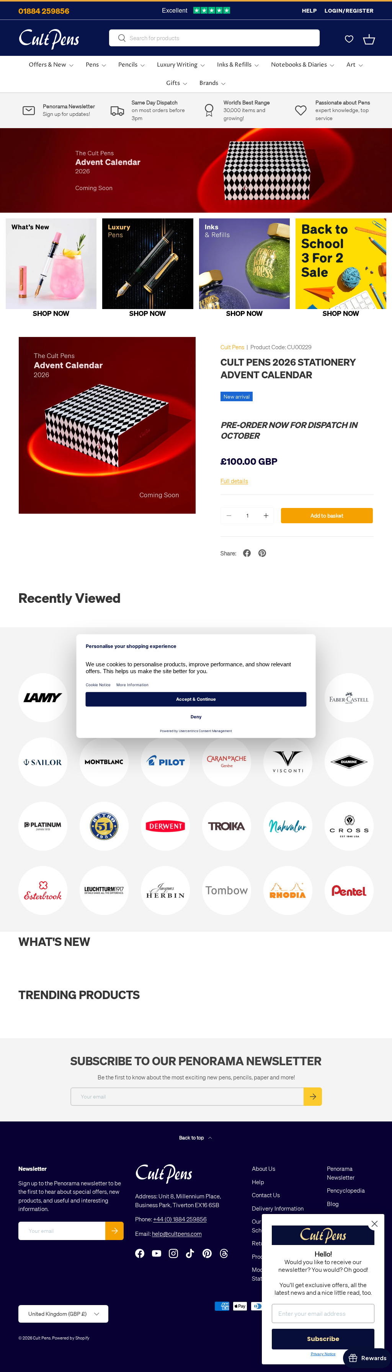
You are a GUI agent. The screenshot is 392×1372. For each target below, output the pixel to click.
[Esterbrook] (42, 890)
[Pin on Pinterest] (262, 553)
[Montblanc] (104, 761)
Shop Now (51, 313)
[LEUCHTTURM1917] (104, 890)
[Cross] (349, 826)
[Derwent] (165, 826)
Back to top (192, 1137)
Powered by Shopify (71, 1338)
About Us (263, 1168)
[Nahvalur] (287, 826)
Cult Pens (232, 347)
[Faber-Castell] (349, 697)
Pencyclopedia (346, 1190)
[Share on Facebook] (247, 553)
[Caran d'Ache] (226, 761)
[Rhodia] (287, 890)
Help (309, 10)
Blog (333, 1204)
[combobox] (214, 37)
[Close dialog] (374, 1223)
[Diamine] (349, 761)
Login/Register (349, 10)
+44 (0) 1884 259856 (180, 1219)
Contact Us (266, 1195)
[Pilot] (165, 761)
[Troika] (226, 826)
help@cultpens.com (177, 1233)
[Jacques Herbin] (165, 890)
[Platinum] (42, 826)
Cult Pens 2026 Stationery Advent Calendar (288, 368)
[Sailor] (42, 761)
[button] (369, 39)
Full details (234, 481)
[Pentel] (349, 890)
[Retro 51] (104, 826)
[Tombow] (226, 890)
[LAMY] (42, 697)
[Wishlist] (349, 39)
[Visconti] (287, 761)
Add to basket (326, 515)
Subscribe (323, 1339)
